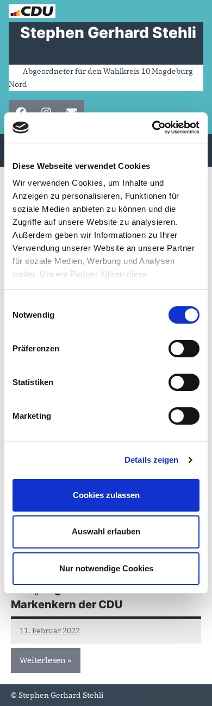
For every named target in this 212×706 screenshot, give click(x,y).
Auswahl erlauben (106, 531)
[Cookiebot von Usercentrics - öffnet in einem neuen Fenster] (152, 128)
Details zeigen (151, 459)
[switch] (184, 348)
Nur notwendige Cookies (106, 568)
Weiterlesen (43, 660)
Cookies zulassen (106, 494)
